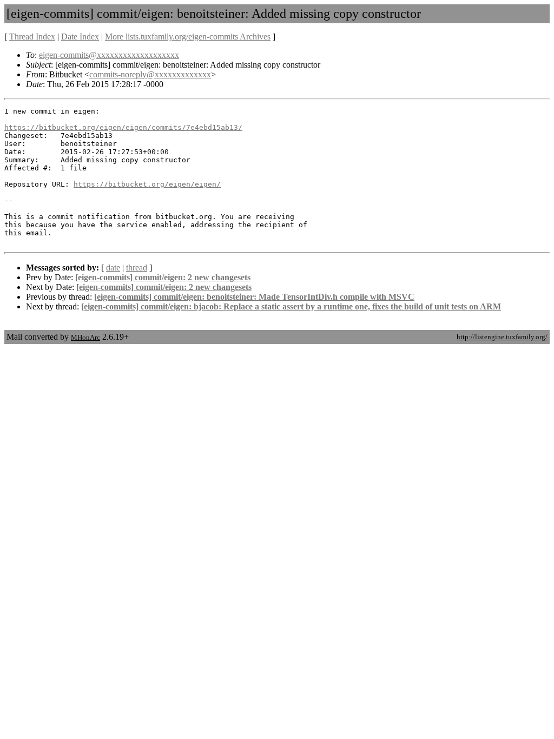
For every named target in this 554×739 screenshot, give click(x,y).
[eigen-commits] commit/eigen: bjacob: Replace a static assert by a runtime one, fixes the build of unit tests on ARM (291, 306)
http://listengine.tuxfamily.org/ (502, 337)
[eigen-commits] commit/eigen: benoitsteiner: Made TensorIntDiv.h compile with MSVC (254, 296)
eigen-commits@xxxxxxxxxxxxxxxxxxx (109, 55)
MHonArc (85, 337)
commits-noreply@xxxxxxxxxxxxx (150, 74)
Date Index (80, 36)
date (113, 267)
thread (136, 267)
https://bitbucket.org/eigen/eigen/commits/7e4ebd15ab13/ (123, 127)
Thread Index (32, 36)
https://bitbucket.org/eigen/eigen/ (147, 184)
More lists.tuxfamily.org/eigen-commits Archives (188, 36)
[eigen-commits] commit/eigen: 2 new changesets (162, 277)
